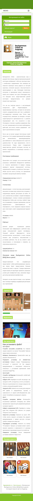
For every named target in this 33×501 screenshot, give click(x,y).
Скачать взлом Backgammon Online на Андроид (16, 63)
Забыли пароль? (10, 28)
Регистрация (8, 32)
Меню (5, 11)
